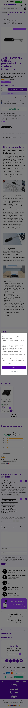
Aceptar (14, 367)
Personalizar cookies (14, 371)
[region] (14, 354)
